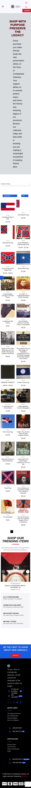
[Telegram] (20, 702)
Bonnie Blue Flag (23, 268)
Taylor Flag (7, 488)
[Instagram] (14, 702)
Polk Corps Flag (8, 432)
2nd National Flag (23, 215)
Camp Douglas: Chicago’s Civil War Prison (8, 295)
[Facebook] (8, 702)
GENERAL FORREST (8, 382)
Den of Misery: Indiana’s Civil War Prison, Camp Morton (23, 323)
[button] (3, 6)
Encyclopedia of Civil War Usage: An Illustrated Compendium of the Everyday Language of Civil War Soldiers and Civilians (23, 353)
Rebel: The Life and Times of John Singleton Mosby (23, 433)
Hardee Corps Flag (23, 382)
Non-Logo (8, 404)
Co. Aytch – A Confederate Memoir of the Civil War (23, 295)
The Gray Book (7, 517)
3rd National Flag (7, 243)
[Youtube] (17, 702)
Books (7, 292)
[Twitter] (11, 702)
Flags (7, 215)
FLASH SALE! (15, 583)
